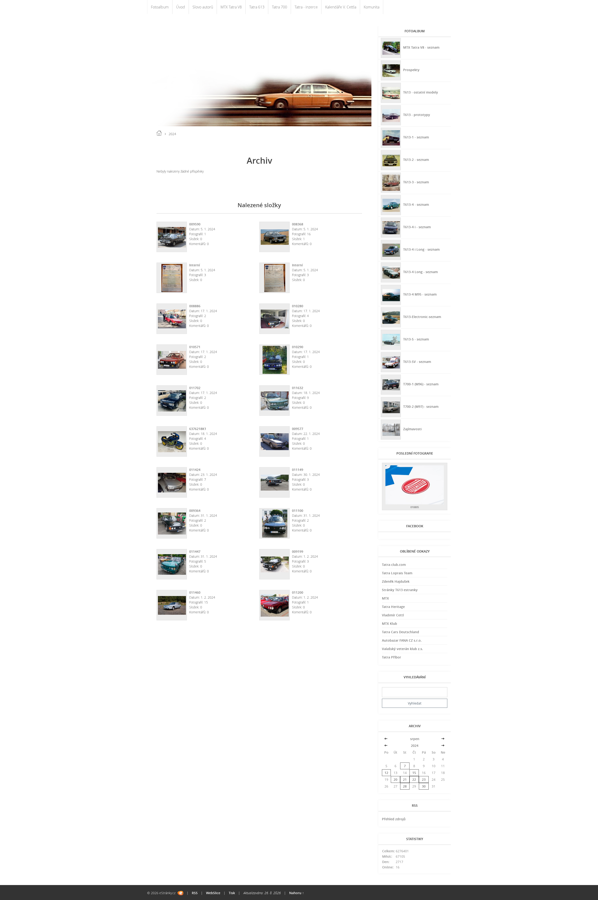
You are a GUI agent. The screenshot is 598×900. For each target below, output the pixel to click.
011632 (297, 388)
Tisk (232, 893)
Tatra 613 (256, 7)
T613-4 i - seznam (417, 227)
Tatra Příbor (391, 657)
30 (424, 786)
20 (395, 779)
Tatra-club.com (394, 564)
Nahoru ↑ (296, 893)
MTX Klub (389, 623)
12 (386, 772)
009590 (194, 224)
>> (443, 739)
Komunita (371, 7)
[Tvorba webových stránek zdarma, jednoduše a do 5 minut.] (180, 893)
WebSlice (213, 893)
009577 (297, 429)
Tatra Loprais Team (397, 573)
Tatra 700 (279, 7)
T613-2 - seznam (416, 159)
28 (405, 786)
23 (424, 779)
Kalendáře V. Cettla (340, 7)
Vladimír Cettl (393, 615)
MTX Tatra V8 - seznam (421, 47)
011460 (194, 592)
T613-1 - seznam (416, 137)
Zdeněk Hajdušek (395, 581)
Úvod (180, 7)
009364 (194, 510)
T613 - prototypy (416, 114)
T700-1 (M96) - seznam (420, 384)
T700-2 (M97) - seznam (420, 406)
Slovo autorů (202, 7)
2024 (414, 745)
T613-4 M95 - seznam (420, 294)
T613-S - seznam (416, 339)
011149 (297, 469)
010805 (414, 507)
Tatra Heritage (393, 606)
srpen (414, 739)
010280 (297, 306)
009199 (297, 551)
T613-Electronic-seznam (422, 316)
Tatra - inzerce (306, 7)
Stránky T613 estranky (400, 590)
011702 (194, 388)
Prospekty (411, 70)
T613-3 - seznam (416, 182)
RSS (195, 893)
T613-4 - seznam (416, 204)
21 (405, 779)
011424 (194, 469)
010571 (194, 347)
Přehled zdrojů (394, 819)
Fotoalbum (160, 7)
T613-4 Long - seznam (420, 272)
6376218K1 (197, 429)
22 (414, 779)
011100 (297, 510)
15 (414, 772)
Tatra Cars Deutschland (400, 632)
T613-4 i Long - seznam (421, 249)
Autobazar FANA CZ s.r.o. (402, 640)
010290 (297, 347)
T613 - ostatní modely (420, 92)
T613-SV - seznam (417, 361)
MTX (385, 598)
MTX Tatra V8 (231, 7)
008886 (194, 306)
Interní (194, 265)
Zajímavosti (412, 429)
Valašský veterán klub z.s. (402, 649)
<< (386, 739)
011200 (297, 592)
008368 (297, 224)
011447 (194, 551)
